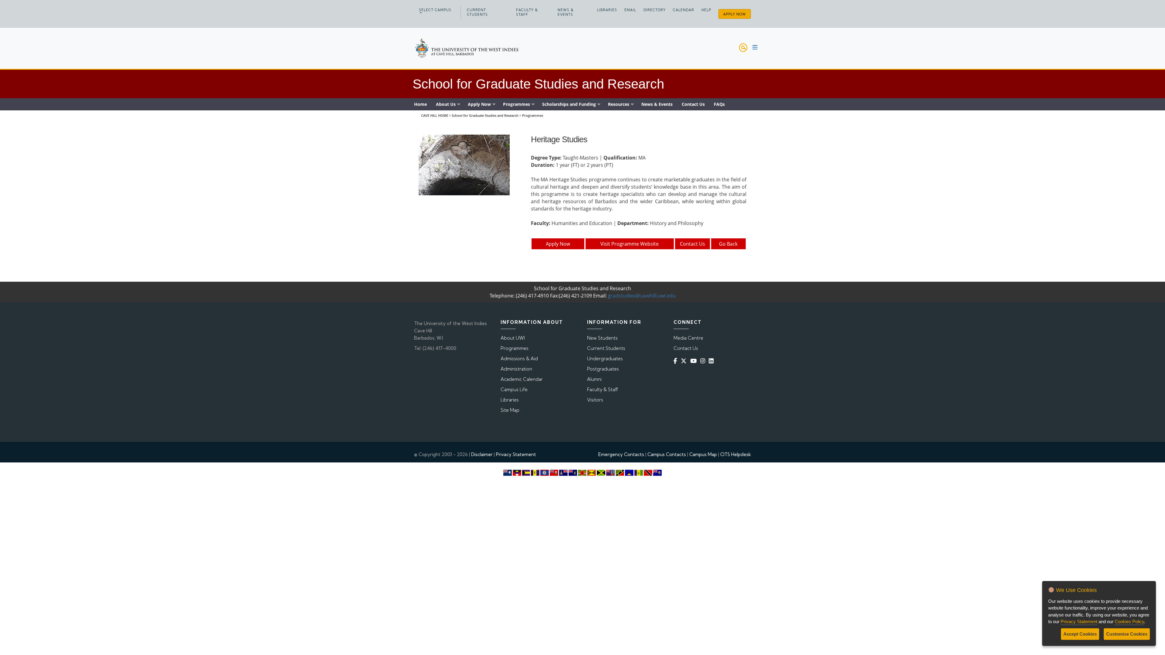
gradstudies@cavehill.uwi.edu (642, 295)
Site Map (510, 410)
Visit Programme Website (629, 243)
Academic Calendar (522, 379)
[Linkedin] (712, 361)
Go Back (728, 243)
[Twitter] (685, 361)
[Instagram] (703, 361)
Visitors (595, 400)
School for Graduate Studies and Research (485, 115)
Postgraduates (603, 369)
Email (630, 10)
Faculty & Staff (527, 12)
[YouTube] (694, 361)
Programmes (532, 115)
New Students (602, 338)
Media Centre (688, 338)
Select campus (435, 10)
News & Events (566, 12)
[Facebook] (677, 361)
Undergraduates (605, 358)
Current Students (477, 12)
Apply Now (734, 14)
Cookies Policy (1129, 621)
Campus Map (703, 454)
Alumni (594, 379)
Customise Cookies (1126, 634)
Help (706, 10)
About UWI (513, 338)
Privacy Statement (516, 454)
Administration (516, 369)
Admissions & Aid (519, 358)
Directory (654, 10)
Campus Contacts (666, 454)
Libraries (607, 10)
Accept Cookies (1080, 634)
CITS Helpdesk (735, 454)
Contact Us (692, 243)
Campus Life (514, 389)
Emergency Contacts (621, 454)
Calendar (683, 10)
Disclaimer (482, 454)
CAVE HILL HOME (434, 115)
